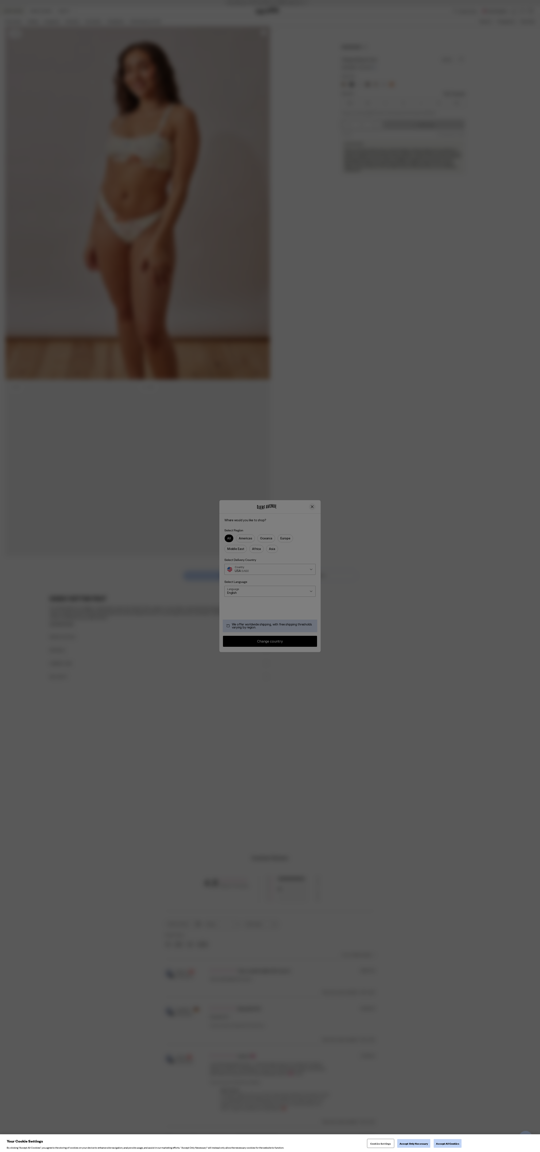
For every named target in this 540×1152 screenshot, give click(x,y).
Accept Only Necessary (414, 1143)
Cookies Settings (380, 1143)
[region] (270, 1143)
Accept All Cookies (447, 1143)
